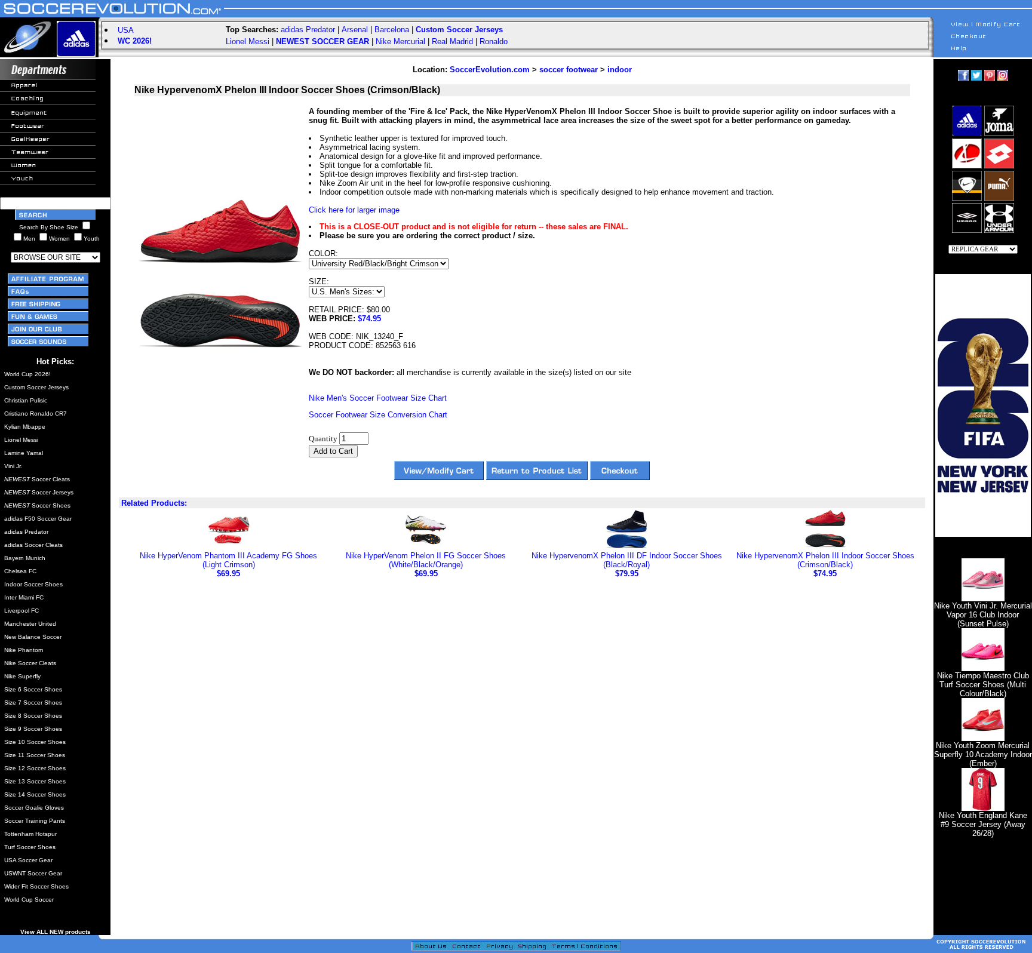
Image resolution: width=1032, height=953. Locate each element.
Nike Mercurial (400, 41)
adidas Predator (308, 29)
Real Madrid (452, 41)
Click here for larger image (354, 209)
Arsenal (355, 29)
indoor (619, 69)
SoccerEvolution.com (490, 69)
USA (126, 30)
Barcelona (391, 29)
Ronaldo (494, 41)
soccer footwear (568, 69)
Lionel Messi (247, 41)
